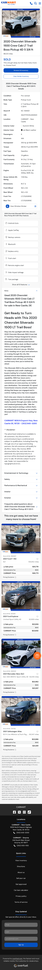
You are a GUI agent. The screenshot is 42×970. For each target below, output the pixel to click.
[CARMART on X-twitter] (18, 812)
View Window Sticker (18, 206)
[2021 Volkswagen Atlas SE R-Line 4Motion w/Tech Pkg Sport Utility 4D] (21, 711)
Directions (21, 866)
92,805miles (34, 619)
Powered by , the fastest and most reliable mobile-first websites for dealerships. (21, 960)
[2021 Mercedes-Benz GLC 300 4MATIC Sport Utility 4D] (21, 653)
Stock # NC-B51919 (9, 614)
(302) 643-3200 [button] (22, 833)
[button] (31, 3)
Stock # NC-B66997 (9, 556)
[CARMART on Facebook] (13, 812)
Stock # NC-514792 (9, 729)
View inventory (21, 860)
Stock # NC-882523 (9, 671)
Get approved (21, 884)
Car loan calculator (21, 890)
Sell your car (21, 878)
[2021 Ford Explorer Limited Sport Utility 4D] (21, 596)
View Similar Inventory (21, 76)
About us (21, 872)
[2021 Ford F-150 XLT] (21, 538)
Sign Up (21, 945)
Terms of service (21, 902)
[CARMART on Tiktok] (28, 812)
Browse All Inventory (21, 70)
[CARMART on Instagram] (23, 812)
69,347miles (34, 734)
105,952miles (33, 562)
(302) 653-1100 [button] (23, 845)
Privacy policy (21, 896)
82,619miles (34, 677)
